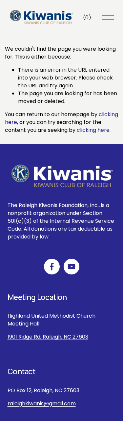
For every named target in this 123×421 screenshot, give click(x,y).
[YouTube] (71, 266)
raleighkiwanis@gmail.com (42, 403)
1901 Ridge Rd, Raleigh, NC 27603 (48, 337)
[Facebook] (52, 266)
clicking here (93, 130)
